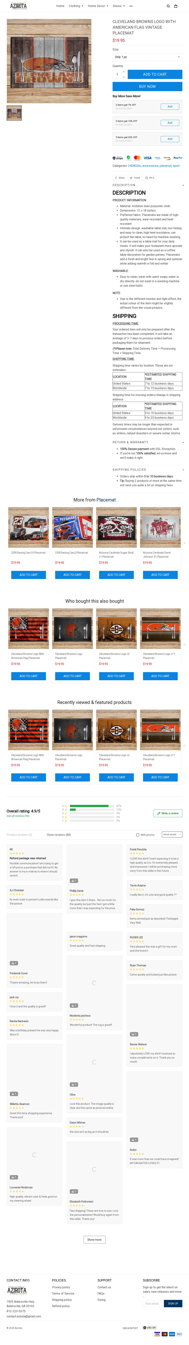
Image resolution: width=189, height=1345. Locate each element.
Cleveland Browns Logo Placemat (68, 655)
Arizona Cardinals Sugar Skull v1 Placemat (116, 554)
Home (60, 6)
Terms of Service (63, 1293)
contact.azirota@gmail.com (24, 1316)
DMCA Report (130, 1328)
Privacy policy (61, 1287)
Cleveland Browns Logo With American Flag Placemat (27, 655)
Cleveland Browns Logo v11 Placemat (159, 655)
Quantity (118, 66)
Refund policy (61, 1306)
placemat (165, 166)
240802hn (134, 166)
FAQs (100, 1293)
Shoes (117, 6)
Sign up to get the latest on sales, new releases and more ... (162, 1292)
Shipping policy (62, 1300)
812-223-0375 (16, 1311)
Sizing (101, 1300)
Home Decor (96, 6)
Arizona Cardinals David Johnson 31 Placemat (157, 554)
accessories (150, 166)
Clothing (74, 6)
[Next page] (185, 544)
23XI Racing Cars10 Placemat (28, 552)
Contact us (104, 1287)
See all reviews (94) (18, 815)
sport (176, 166)
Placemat (106, 500)
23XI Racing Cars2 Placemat (71, 552)
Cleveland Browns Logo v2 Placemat (114, 655)
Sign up (173, 1303)
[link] (14, 1331)
